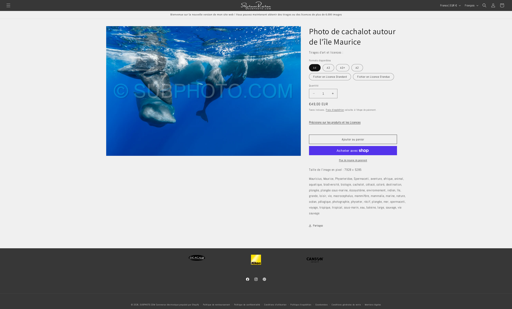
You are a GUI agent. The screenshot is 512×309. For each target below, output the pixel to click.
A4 (314, 68)
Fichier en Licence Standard (330, 76)
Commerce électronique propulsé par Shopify (177, 304)
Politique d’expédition (300, 304)
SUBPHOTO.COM (147, 304)
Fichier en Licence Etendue (373, 76)
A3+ (342, 68)
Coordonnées (321, 304)
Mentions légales (373, 304)
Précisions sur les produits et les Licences (335, 122)
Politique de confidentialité (247, 304)
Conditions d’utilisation (275, 304)
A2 (357, 68)
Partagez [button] (318, 225)
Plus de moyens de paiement (353, 160)
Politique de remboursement (216, 304)
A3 (328, 68)
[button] (8, 5)
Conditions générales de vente (346, 304)
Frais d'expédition (335, 109)
